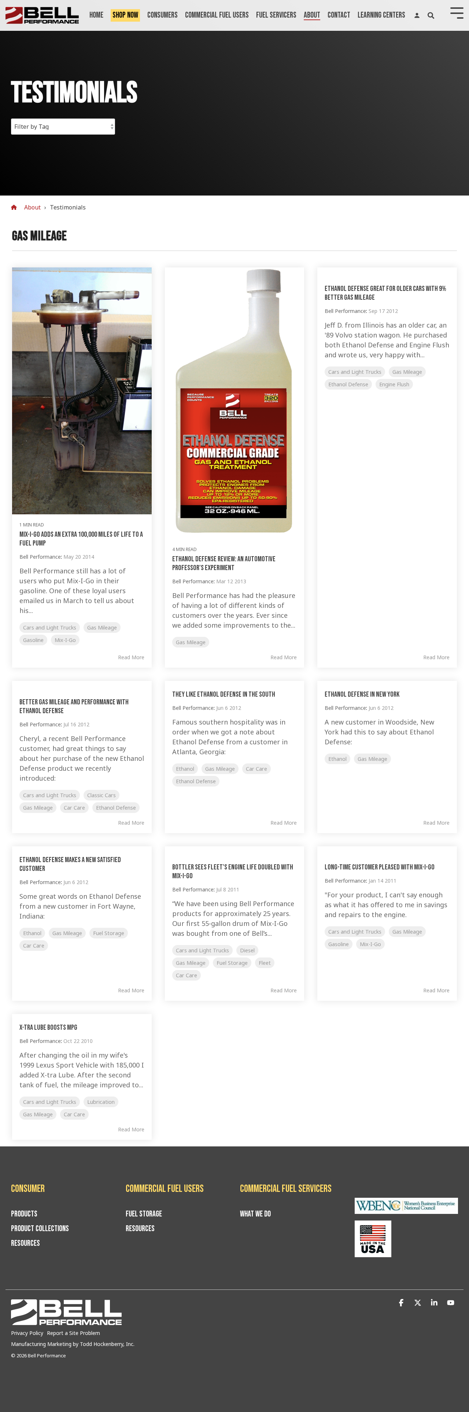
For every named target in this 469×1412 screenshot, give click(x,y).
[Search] (430, 15)
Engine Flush (394, 384)
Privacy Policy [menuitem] (27, 1332)
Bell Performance (40, 556)
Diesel (247, 950)
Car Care (74, 807)
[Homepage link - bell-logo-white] (66, 1321)
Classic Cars (101, 795)
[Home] (16, 207)
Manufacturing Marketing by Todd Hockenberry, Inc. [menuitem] (72, 1343)
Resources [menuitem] (25, 1243)
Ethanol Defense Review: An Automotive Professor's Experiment (224, 563)
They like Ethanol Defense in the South (223, 694)
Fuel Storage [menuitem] (144, 1214)
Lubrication (101, 1101)
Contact (339, 15)
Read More (131, 657)
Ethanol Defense (348, 384)
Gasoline (33, 639)
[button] (402, 1303)
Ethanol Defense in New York (362, 694)
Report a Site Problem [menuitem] (73, 1332)
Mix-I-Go (65, 639)
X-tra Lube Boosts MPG (48, 1027)
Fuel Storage (108, 933)
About (312, 15)
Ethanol (185, 768)
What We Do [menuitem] (255, 1214)
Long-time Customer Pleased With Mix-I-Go (380, 867)
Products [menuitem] (24, 1214)
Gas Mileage (102, 627)
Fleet (265, 962)
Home (96, 15)
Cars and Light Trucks (49, 627)
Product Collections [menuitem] (40, 1229)
